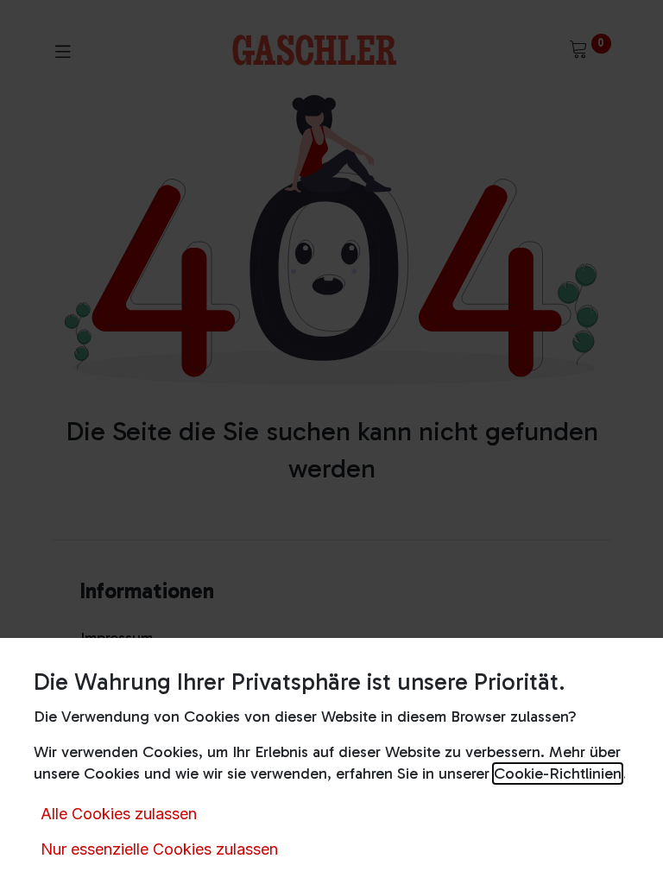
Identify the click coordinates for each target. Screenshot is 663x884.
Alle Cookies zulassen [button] (119, 814)
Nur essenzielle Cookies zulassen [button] (159, 849)
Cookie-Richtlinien (558, 773)
